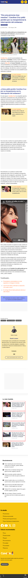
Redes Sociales (18, 320)
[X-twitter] (10, 525)
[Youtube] (6, 525)
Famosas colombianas (10, 320)
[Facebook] (2, 525)
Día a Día (7, 63)
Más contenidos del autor (14, 357)
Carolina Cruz (4, 58)
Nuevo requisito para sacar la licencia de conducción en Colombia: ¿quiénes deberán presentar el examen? (14, 465)
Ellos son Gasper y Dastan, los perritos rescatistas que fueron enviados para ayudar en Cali (15, 495)
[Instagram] (13, 525)
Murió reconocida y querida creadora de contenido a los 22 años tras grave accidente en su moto (15, 476)
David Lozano (4, 27)
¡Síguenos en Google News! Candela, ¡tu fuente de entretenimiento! (15, 299)
